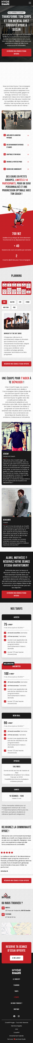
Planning (16, 985)
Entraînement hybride (17, 1036)
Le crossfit (16, 979)
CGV (16, 1029)
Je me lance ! (16, 958)
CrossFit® (16, 1032)
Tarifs (16, 991)
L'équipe (16, 997)
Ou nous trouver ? (16, 1003)
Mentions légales (16, 1026)
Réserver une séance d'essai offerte (16, 364)
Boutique (16, 1009)
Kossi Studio (22, 1039)
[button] (29, 3)
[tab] (4, 302)
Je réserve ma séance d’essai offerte (16, 52)
